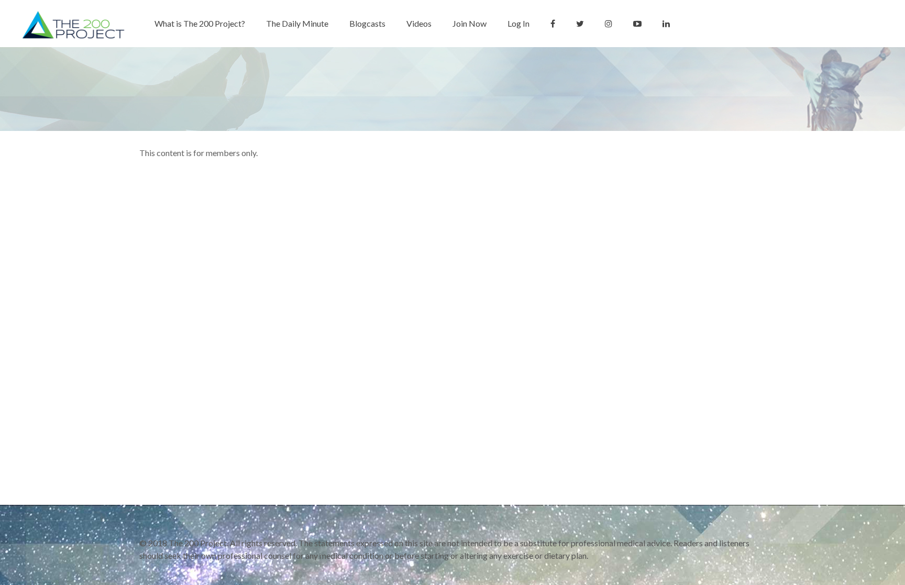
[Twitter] (721, 568)
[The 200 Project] (73, 23)
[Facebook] (707, 568)
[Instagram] (749, 568)
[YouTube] (735, 568)
